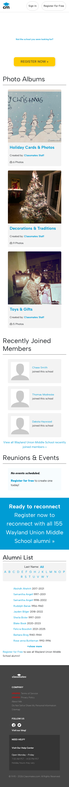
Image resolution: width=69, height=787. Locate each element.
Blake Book (19, 623)
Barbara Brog (21, 634)
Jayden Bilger (21, 611)
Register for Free (13, 651)
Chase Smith (39, 367)
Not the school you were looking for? (34, 39)
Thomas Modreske (43, 394)
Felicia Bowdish (22, 629)
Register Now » (34, 62)
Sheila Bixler (20, 617)
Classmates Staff (34, 155)
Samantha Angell (23, 594)
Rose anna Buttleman (25, 640)
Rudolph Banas (22, 606)
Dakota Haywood (42, 421)
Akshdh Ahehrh (22, 588)
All (42, 567)
